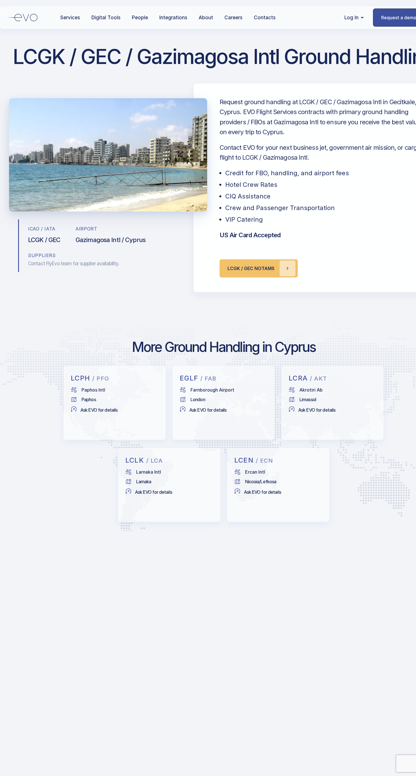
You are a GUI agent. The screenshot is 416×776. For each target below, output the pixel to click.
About (206, 17)
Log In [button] (351, 17)
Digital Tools (106, 17)
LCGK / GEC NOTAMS (251, 268)
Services (70, 17)
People (140, 17)
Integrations (173, 17)
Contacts (265, 17)
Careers (233, 17)
